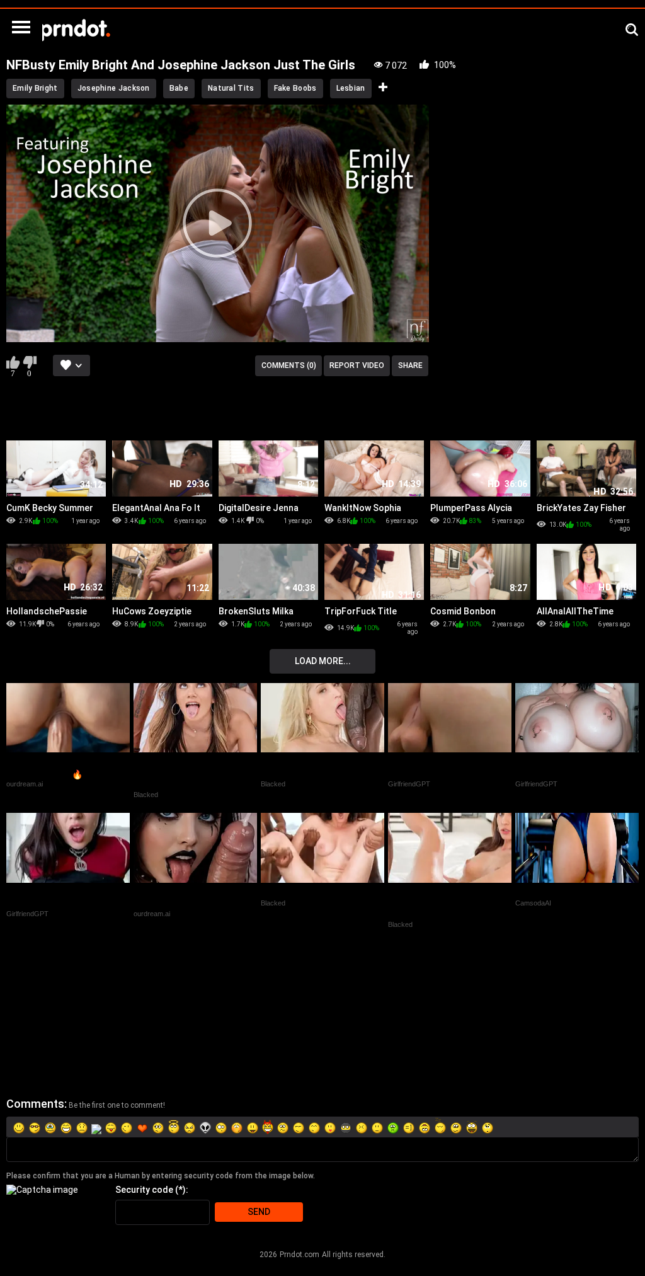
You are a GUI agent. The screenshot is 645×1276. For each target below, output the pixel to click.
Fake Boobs (295, 88)
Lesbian (350, 88)
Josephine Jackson (113, 88)
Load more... (323, 661)
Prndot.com (299, 1254)
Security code (144, 1190)
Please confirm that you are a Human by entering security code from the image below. (160, 1175)
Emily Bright (35, 88)
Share (410, 365)
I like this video (13, 362)
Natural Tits (231, 88)
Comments (35, 1103)
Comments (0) (288, 365)
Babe (178, 88)
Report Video (356, 365)
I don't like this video (29, 362)
